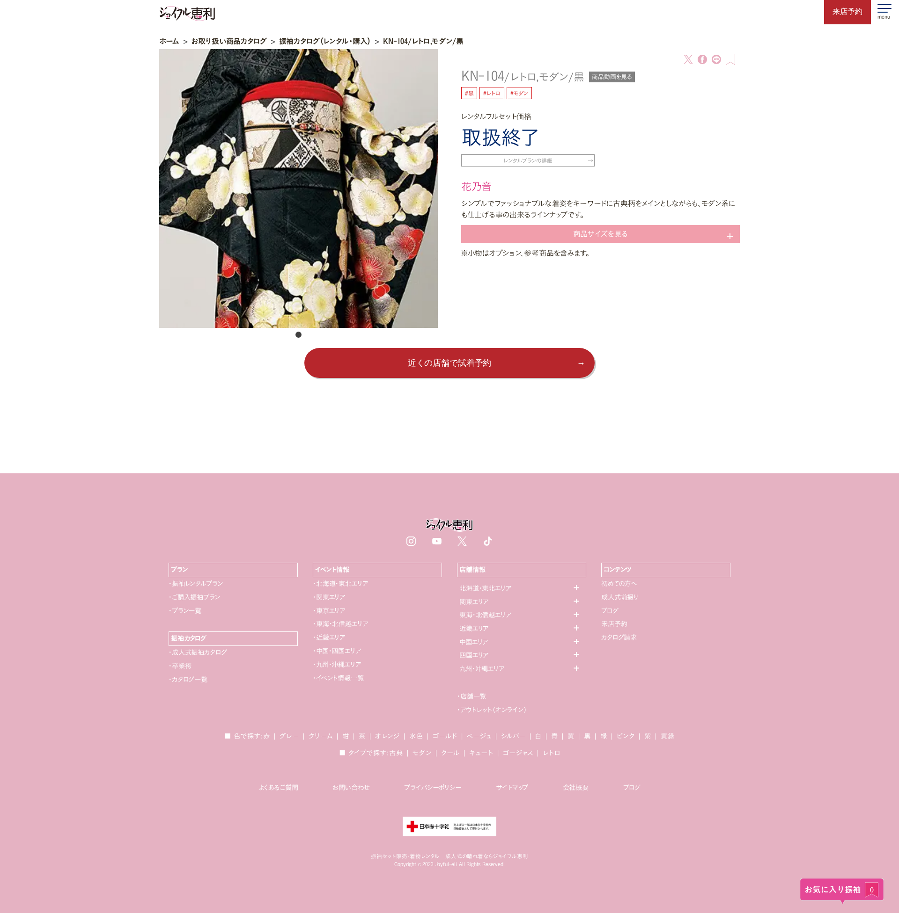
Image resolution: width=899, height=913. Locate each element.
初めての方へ (619, 583)
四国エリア (473, 655)
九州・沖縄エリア (481, 668)
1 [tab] (298, 335)
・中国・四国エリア (337, 650)
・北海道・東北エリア (340, 583)
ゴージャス (518, 752)
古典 (396, 752)
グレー (289, 735)
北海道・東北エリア (485, 588)
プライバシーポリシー (432, 787)
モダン (422, 752)
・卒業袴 (180, 665)
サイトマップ (512, 787)
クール (450, 752)
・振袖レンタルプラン (195, 583)
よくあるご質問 (278, 787)
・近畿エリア (329, 637)
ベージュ (479, 735)
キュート (481, 752)
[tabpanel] (298, 188)
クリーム (321, 735)
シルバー (513, 735)
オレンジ (387, 735)
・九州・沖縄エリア (337, 664)
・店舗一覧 (471, 696)
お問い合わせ (350, 787)
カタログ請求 (619, 637)
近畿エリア (473, 628)
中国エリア (473, 641)
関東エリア (473, 601)
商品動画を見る (612, 77)
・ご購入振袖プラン (194, 597)
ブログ (610, 610)
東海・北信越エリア (485, 614)
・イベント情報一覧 (338, 677)
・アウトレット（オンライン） (492, 709)
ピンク (626, 735)
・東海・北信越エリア (340, 623)
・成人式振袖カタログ (198, 652)
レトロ (551, 752)
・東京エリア (329, 610)
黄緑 (668, 735)
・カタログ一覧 (188, 679)
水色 (416, 735)
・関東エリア (329, 597)
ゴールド (445, 735)
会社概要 (576, 787)
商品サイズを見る (600, 234)
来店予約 (614, 623)
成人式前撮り (620, 597)
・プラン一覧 (185, 610)
